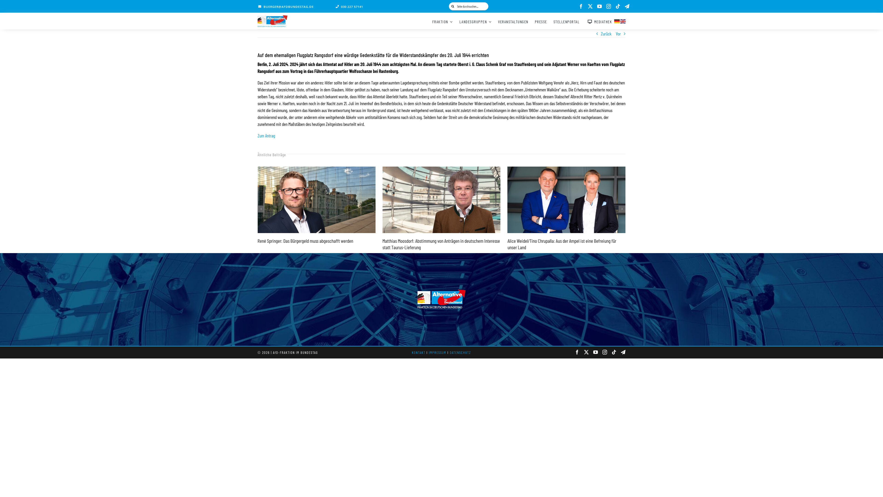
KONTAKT (418, 352)
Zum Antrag (266, 135)
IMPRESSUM (437, 352)
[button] (261, 208)
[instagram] (608, 6)
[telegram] (627, 6)
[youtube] (599, 6)
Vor (618, 33)
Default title (517, 209)
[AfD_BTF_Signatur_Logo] (272, 17)
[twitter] (590, 6)
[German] (617, 20)
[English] (623, 20)
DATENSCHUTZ (460, 352)
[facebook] (581, 6)
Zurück (606, 33)
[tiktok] (618, 6)
